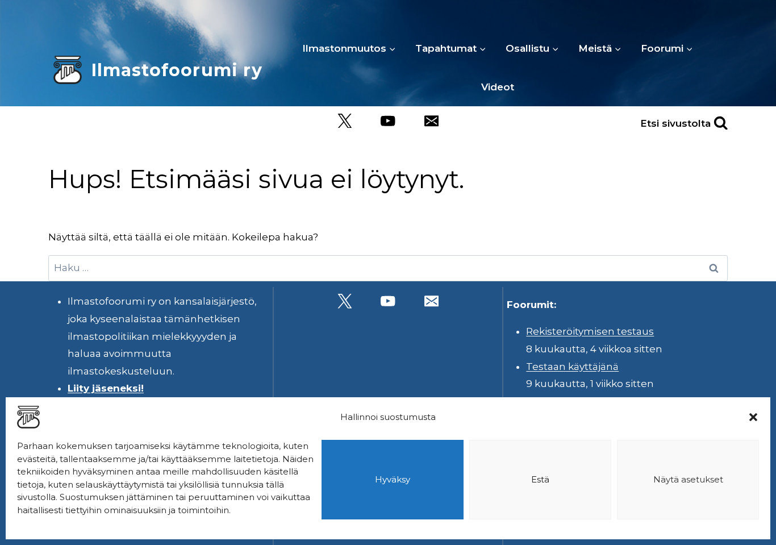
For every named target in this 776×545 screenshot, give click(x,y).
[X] (344, 120)
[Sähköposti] (431, 120)
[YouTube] (388, 120)
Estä (540, 479)
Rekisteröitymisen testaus (590, 331)
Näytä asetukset (688, 479)
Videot (497, 87)
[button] (753, 417)
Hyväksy (392, 479)
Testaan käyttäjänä (572, 366)
